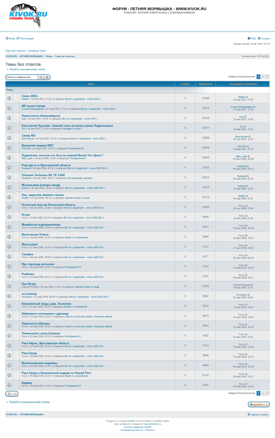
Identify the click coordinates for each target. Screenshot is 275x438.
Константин (28, 138)
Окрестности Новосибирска (41, 115)
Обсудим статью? (71, 128)
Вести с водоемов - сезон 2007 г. (99, 109)
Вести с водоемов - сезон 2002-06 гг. (87, 168)
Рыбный (26, 168)
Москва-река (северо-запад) (41, 185)
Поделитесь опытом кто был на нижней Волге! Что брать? (62, 155)
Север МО (28, 135)
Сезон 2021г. (30, 96)
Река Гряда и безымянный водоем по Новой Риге (56, 373)
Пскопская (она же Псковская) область (49, 204)
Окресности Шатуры (36, 323)
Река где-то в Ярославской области (46, 165)
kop (24, 118)
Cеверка (27, 254)
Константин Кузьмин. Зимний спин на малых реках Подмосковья (67, 125)
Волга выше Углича (35, 234)
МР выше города (33, 106)
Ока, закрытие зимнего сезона (43, 195)
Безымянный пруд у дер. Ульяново (46, 303)
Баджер (27, 382)
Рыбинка (28, 274)
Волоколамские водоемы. (40, 363)
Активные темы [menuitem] (37, 50)
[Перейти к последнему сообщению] (247, 97)
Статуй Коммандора (33, 109)
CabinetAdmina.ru (152, 424)
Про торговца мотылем (38, 264)
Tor (23, 128)
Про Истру (29, 284)
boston (25, 188)
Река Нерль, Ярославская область (45, 343)
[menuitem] (10, 38)
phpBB (130, 421)
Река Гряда (29, 353)
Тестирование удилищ (79, 178)
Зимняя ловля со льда (77, 198)
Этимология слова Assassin (41, 333)
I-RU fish (26, 148)
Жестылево (30, 244)
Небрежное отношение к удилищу (45, 313)
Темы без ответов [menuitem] (15, 50)
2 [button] (263, 76)
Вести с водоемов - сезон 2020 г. (83, 99)
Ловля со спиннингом (76, 237)
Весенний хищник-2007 (37, 145)
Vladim (25, 99)
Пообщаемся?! (76, 148)
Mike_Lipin (27, 158)
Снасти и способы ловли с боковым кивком (88, 316)
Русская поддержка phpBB (137, 427)
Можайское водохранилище (41, 224)
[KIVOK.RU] (27, 14)
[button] (268, 76)
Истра (26, 214)
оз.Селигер (29, 293)
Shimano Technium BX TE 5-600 (43, 175)
